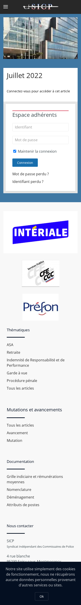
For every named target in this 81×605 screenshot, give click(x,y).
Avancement (17, 432)
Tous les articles (20, 388)
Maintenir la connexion (37, 151)
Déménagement (20, 497)
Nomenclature (19, 489)
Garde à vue (17, 373)
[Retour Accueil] (40, 6)
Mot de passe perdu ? (30, 173)
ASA (10, 344)
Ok (42, 596)
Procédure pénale (22, 380)
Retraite (13, 352)
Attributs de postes (23, 504)
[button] (5, 6)
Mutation (14, 440)
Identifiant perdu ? (27, 181)
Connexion (25, 162)
